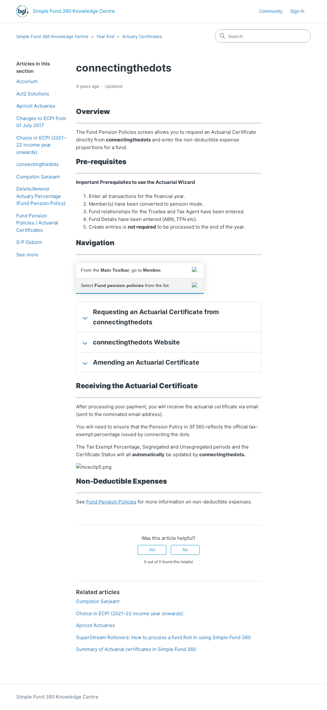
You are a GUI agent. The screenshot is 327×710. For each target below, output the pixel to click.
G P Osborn (29, 242)
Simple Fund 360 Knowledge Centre (52, 36)
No (185, 549)
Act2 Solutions (32, 94)
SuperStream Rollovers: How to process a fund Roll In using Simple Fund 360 (163, 637)
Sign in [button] (297, 11)
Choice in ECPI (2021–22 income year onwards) (41, 145)
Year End (105, 36)
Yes (152, 549)
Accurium (27, 81)
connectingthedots (37, 164)
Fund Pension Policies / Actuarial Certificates (37, 223)
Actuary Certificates (142, 36)
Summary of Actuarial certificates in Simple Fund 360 (136, 649)
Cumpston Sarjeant (38, 177)
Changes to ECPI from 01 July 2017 (41, 122)
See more (27, 255)
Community (271, 11)
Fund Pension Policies (111, 502)
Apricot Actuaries (35, 106)
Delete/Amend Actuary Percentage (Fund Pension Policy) (40, 196)
